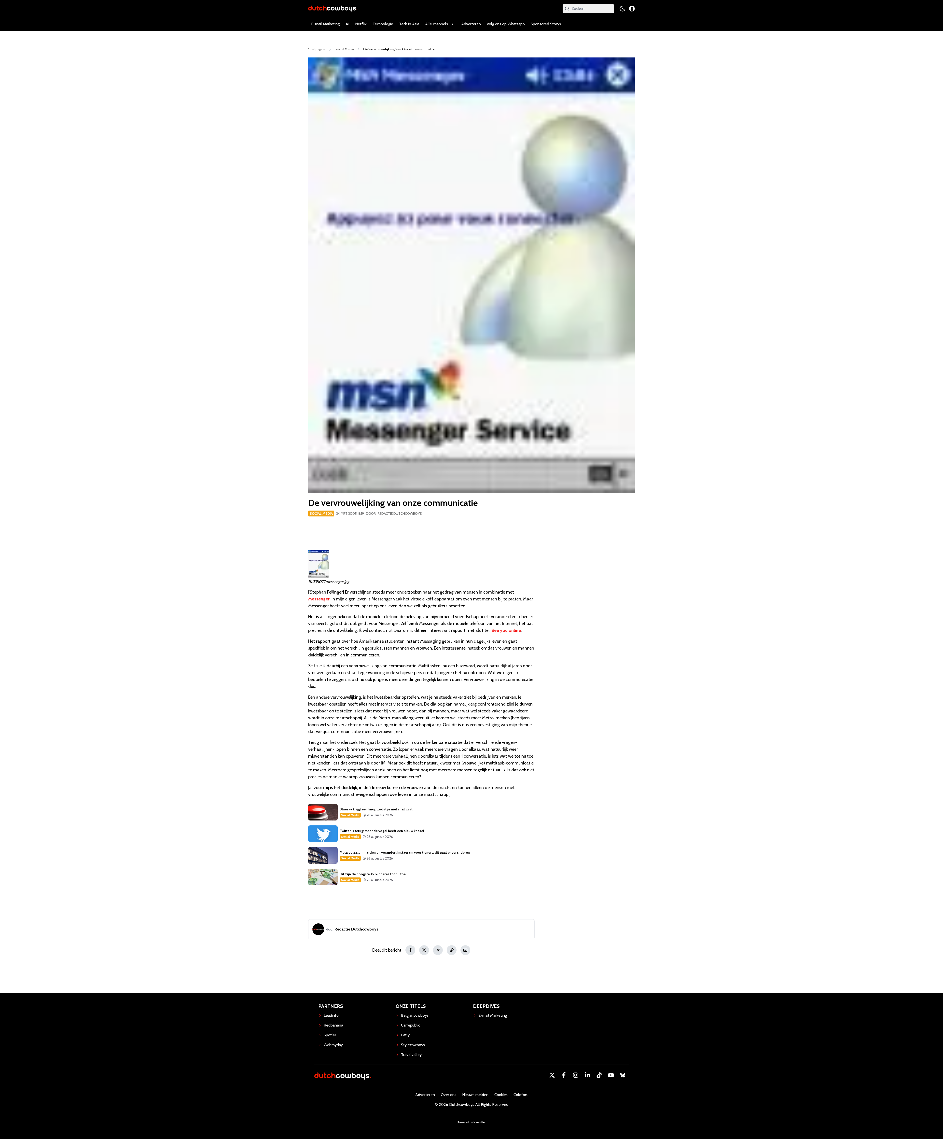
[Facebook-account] (564, 1075)
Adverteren (471, 24)
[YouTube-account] (611, 1075)
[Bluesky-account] (623, 1075)
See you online (506, 630)
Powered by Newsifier (472, 1122)
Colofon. (520, 1094)
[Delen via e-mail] (465, 950)
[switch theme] (622, 8)
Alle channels (436, 24)
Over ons (448, 1094)
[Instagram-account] (576, 1075)
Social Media (321, 513)
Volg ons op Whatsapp (506, 24)
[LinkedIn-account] (587, 1075)
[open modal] (632, 9)
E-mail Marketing (325, 24)
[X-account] (552, 1075)
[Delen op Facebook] (410, 950)
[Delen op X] (424, 950)
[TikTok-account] (599, 1075)
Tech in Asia (409, 24)
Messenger (319, 599)
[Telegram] (438, 950)
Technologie (383, 24)
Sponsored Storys (546, 24)
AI (347, 24)
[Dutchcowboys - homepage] (332, 8)
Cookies (501, 1094)
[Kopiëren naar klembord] (452, 950)
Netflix (361, 24)
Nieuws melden (475, 1094)
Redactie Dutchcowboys (400, 513)
